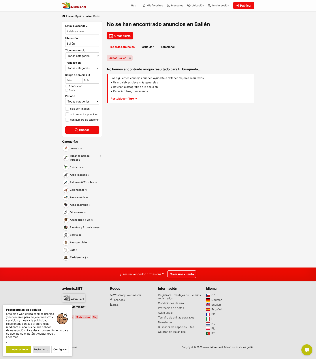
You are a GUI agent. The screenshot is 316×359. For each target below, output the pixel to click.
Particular (147, 47)
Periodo (70, 96)
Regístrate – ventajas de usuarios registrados (179, 297)
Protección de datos (171, 308)
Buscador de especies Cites (176, 327)
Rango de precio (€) (77, 75)
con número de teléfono (84, 119)
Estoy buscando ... (76, 25)
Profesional (167, 47)
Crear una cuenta (182, 274)
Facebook (118, 300)
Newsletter (165, 322)
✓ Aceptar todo (19, 349)
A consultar (75, 86)
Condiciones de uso (171, 303)
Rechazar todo (42, 349)
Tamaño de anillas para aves (176, 317)
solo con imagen (80, 108)
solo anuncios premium (83, 114)
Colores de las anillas (172, 332)
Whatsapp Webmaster (126, 295)
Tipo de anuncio (75, 50)
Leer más (12, 337)
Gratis (72, 90)
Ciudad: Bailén (117, 57)
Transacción (73, 62)
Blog (133, 5)
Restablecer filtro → (124, 98)
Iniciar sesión (220, 5)
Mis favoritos (154, 5)
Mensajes (177, 5)
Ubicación (197, 5)
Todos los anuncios (122, 47)
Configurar (60, 349)
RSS (115, 304)
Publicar (245, 5)
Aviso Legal (165, 312)
